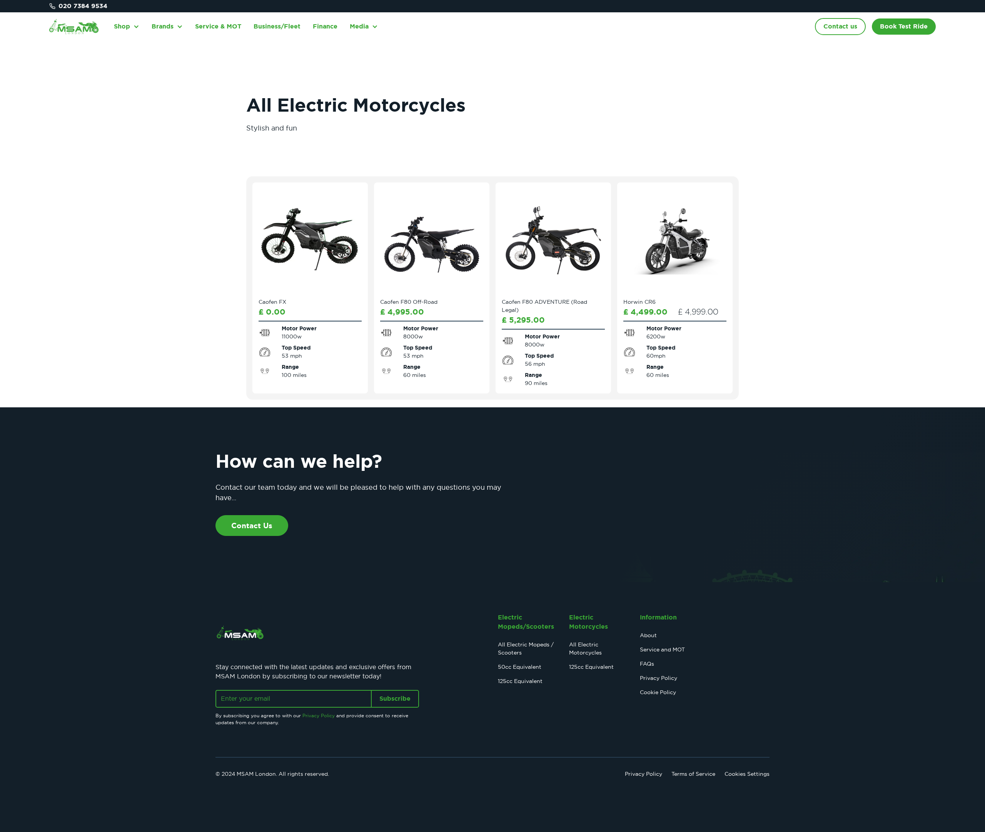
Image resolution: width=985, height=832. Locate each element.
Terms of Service (693, 773)
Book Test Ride (904, 26)
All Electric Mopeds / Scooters (526, 648)
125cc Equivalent (520, 681)
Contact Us (251, 526)
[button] (126, 26)
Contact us (840, 26)
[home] (73, 26)
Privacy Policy (658, 678)
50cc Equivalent (519, 666)
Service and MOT (662, 649)
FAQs (647, 663)
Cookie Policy (658, 692)
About (648, 635)
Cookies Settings (747, 773)
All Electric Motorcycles (585, 648)
